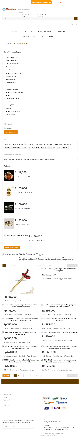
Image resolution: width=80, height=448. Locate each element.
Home (14, 31)
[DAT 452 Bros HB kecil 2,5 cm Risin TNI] (9, 175)
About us (27, 31)
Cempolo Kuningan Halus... (24, 192)
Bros (58, 147)
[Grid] (4, 265)
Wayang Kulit (17, 147)
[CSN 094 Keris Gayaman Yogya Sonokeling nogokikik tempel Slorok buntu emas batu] (59, 305)
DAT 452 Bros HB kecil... (23, 176)
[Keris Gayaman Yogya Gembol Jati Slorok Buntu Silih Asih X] (59, 319)
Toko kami (8, 124)
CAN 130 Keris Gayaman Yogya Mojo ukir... (18, 314)
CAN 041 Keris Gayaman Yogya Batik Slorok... (57, 279)
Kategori (62, 31)
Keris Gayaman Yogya (12, 63)
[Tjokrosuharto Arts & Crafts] (9, 9)
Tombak (8, 95)
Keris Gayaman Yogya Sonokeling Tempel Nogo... (20, 356)
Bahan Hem (67, 144)
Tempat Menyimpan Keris (13, 73)
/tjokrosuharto (24, 10)
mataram (52, 147)
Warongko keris (10, 79)
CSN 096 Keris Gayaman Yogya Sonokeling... (19, 370)
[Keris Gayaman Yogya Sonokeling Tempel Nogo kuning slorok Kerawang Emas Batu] (20, 347)
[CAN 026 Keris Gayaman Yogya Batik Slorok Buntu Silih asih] (21, 280)
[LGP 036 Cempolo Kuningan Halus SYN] (9, 191)
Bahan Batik (38, 144)
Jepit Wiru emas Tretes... (23, 208)
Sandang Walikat (11, 105)
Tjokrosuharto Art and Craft (45, 444)
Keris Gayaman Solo (12, 89)
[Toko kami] (20, 129)
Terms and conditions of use (12, 403)
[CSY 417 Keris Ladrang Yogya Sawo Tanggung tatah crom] (59, 332)
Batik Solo (65, 147)
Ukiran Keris (26, 147)
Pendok (8, 86)
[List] (8, 265)
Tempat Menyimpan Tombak (14, 92)
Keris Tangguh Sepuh (12, 98)
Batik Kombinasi (18, 144)
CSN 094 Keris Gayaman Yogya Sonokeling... (57, 314)
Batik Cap (44, 147)
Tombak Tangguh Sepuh (13, 111)
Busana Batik (48, 144)
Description (29, 36)
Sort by (12, 265)
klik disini (26, 159)
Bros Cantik (35, 147)
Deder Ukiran (10, 67)
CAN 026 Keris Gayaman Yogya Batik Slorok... (19, 301)
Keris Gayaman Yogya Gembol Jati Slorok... (56, 328)
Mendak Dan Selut (11, 76)
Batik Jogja (8, 144)
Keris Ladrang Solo (11, 60)
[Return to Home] (3, 43)
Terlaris (7, 166)
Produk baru (7, 394)
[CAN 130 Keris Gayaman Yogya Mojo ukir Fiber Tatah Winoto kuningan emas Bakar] (20, 305)
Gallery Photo (48, 36)
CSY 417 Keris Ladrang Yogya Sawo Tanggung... (58, 340)
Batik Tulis (8, 147)
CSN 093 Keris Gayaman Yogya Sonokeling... (19, 328)
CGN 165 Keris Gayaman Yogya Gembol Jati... (57, 370)
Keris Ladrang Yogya (12, 57)
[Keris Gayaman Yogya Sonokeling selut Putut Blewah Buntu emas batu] (20, 333)
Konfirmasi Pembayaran (41, 2)
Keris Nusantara (11, 70)
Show (39, 265)
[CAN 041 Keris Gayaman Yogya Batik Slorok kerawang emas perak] (59, 269)
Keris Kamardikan (11, 82)
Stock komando (10, 102)
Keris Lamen (29, 144)
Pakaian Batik (58, 144)
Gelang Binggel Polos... (23, 224)
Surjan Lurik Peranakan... (37, 240)
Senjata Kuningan (11, 114)
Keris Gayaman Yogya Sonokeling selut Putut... (19, 342)
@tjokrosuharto (25, 14)
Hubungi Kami (44, 31)
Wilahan (8, 108)
